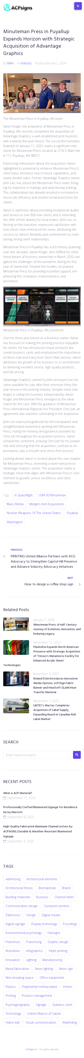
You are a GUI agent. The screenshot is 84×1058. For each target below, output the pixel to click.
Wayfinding (69, 1022)
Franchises (13, 942)
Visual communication (41, 1022)
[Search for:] (37, 755)
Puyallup (72, 513)
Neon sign (66, 969)
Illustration (13, 951)
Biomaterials (47, 888)
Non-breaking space (20, 977)
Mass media (15, 504)
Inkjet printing (58, 951)
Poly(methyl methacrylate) (39, 987)
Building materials (18, 897)
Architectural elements (42, 879)
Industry (25, 63)
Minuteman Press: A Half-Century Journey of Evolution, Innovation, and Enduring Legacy (57, 629)
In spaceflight (23, 495)
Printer (67, 987)
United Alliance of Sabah (44, 1013)
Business (42, 897)
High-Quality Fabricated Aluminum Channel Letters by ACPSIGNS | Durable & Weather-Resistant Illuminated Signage (37, 831)
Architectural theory (19, 888)
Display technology (44, 924)
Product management (37, 995)
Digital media (51, 915)
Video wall (13, 1022)
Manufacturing (52, 960)
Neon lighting (44, 969)
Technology (13, 1013)
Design (31, 915)
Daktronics (13, 915)
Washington (15, 522)
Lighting (31, 960)
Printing (11, 995)
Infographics (34, 951)
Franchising (34, 942)
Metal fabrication (17, 969)
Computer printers (57, 906)
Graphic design (58, 942)
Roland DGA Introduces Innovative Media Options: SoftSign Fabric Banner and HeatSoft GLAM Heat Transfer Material (55, 685)
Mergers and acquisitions (46, 504)
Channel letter (64, 897)
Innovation (13, 960)
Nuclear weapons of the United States (34, 513)
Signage (41, 1005)
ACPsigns (30, 1049)
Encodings (70, 924)
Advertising (13, 879)
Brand (66, 888)
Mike (10, 63)
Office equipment (52, 977)
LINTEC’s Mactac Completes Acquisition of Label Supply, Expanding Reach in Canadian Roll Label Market (54, 712)
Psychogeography (18, 1005)
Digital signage (15, 924)
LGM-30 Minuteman (52, 495)
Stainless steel (62, 1005)
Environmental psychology (24, 933)
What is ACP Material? (17, 793)
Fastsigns (54, 933)
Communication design (22, 906)
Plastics (11, 987)
